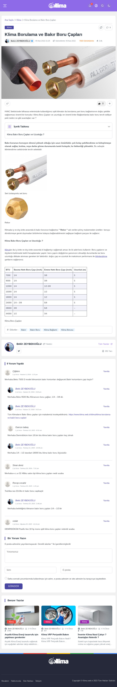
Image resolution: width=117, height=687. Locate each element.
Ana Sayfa (9, 20)
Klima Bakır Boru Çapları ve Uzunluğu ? (25, 134)
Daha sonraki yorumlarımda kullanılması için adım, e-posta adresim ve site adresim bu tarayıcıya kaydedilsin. (57, 579)
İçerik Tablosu (21, 126)
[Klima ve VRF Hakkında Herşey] (57, 5)
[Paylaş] (7, 103)
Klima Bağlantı (50, 330)
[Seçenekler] (109, 103)
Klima (19, 20)
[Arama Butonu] (102, 5)
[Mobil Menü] (5, 5)
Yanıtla (106, 371)
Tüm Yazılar (103, 344)
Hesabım (5, 681)
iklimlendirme (101, 256)
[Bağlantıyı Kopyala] (101, 27)
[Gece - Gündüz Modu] (109, 7)
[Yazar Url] (7, 41)
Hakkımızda (16, 681)
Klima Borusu (67, 330)
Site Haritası (28, 681)
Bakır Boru (35, 330)
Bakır (23, 330)
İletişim (39, 681)
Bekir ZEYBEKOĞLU (25, 389)
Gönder (13, 586)
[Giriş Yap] (96, 5)
